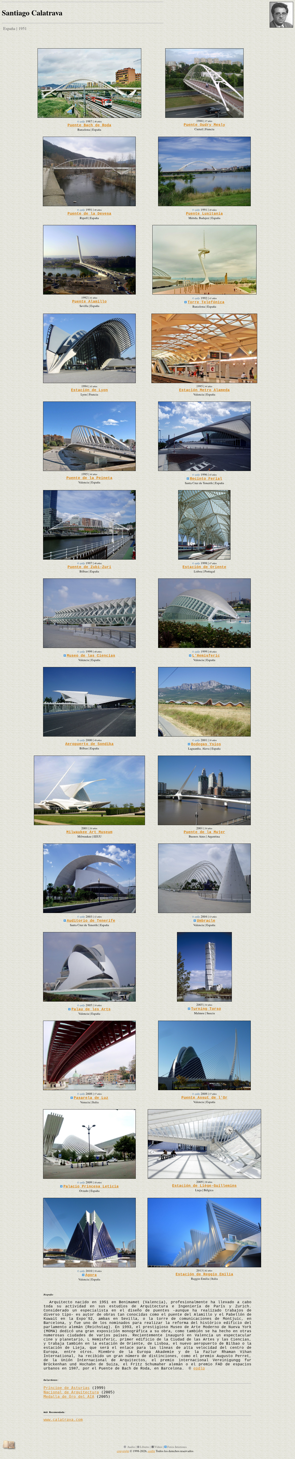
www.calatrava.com (63, 1420)
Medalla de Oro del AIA (69, 1396)
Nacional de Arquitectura (71, 1392)
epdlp (199, 1369)
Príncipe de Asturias (67, 1388)
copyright (123, 1451)
